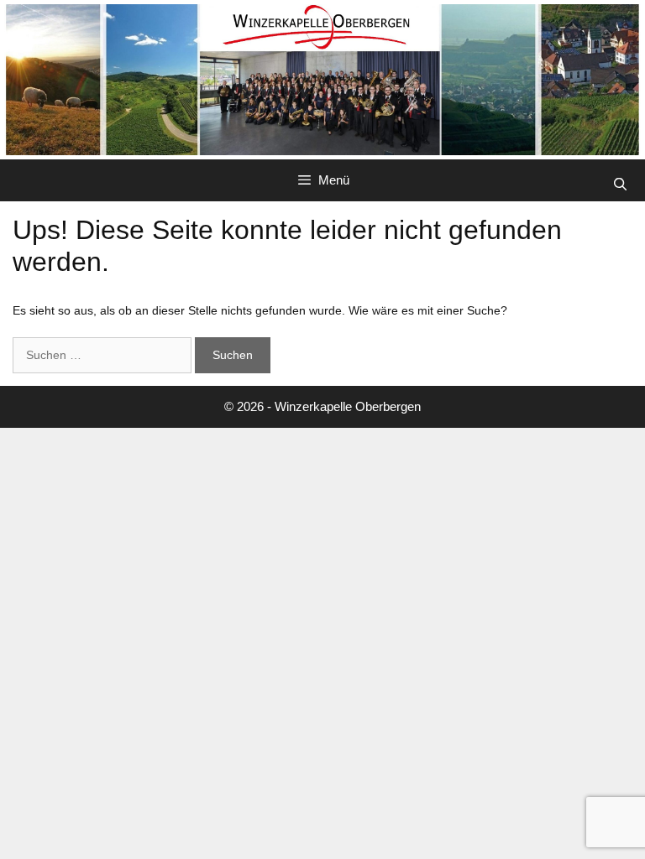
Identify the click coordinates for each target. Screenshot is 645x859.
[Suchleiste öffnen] (620, 184)
